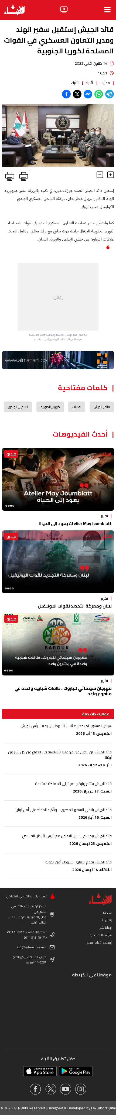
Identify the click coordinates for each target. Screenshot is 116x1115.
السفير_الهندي (18, 407)
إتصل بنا (107, 920)
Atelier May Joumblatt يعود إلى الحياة (75, 523)
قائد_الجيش (102, 407)
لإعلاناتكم (106, 927)
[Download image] (7, 161)
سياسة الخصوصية (101, 935)
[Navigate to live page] (64, 10)
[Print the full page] (22, 175)
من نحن (107, 912)
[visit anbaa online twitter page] (50, 1089)
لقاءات (76, 407)
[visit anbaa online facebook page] (35, 1089)
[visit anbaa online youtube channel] (65, 1089)
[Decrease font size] (100, 174)
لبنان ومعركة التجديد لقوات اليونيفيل (75, 606)
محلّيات (105, 82)
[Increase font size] (110, 174)
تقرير (104, 515)
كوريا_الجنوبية (50, 407)
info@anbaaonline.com (31, 947)
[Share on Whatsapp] (98, 94)
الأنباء (89, 82)
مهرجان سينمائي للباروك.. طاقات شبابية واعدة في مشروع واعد (63, 691)
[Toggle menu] (107, 9)
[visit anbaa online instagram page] (80, 1089)
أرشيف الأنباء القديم (99, 942)
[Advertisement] (58, 297)
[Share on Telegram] (109, 94)
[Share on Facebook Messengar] (88, 94)
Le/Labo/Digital (103, 1107)
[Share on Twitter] (77, 94)
